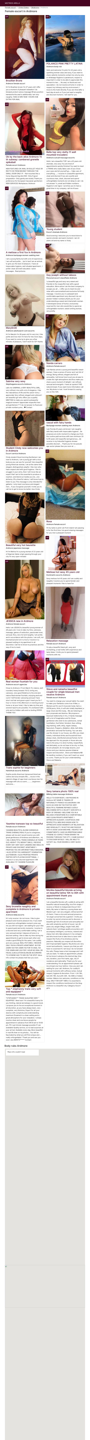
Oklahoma (35, 7)
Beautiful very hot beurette (20, 545)
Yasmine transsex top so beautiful (24, 823)
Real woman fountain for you (21, 681)
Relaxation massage (57, 640)
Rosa (49, 521)
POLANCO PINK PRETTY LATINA (64, 63)
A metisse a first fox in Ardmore (23, 252)
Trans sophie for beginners (20, 767)
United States (23, 7)
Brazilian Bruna (14, 80)
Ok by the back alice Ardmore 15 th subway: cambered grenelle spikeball (24, 159)
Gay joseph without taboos (61, 275)
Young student (54, 229)
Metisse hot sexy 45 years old (62, 572)
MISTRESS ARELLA (12, 3)
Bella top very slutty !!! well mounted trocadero (61, 153)
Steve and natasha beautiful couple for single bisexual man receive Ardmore (62, 692)
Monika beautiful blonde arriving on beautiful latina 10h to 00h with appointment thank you (65, 893)
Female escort (10, 7)
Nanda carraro (54, 363)
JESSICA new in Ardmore (19, 621)
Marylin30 (11, 327)
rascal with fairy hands (58, 422)
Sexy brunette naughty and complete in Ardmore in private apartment (23, 909)
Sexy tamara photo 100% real (62, 791)
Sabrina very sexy (15, 381)
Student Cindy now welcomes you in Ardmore (24, 449)
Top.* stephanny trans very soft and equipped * (23, 990)
